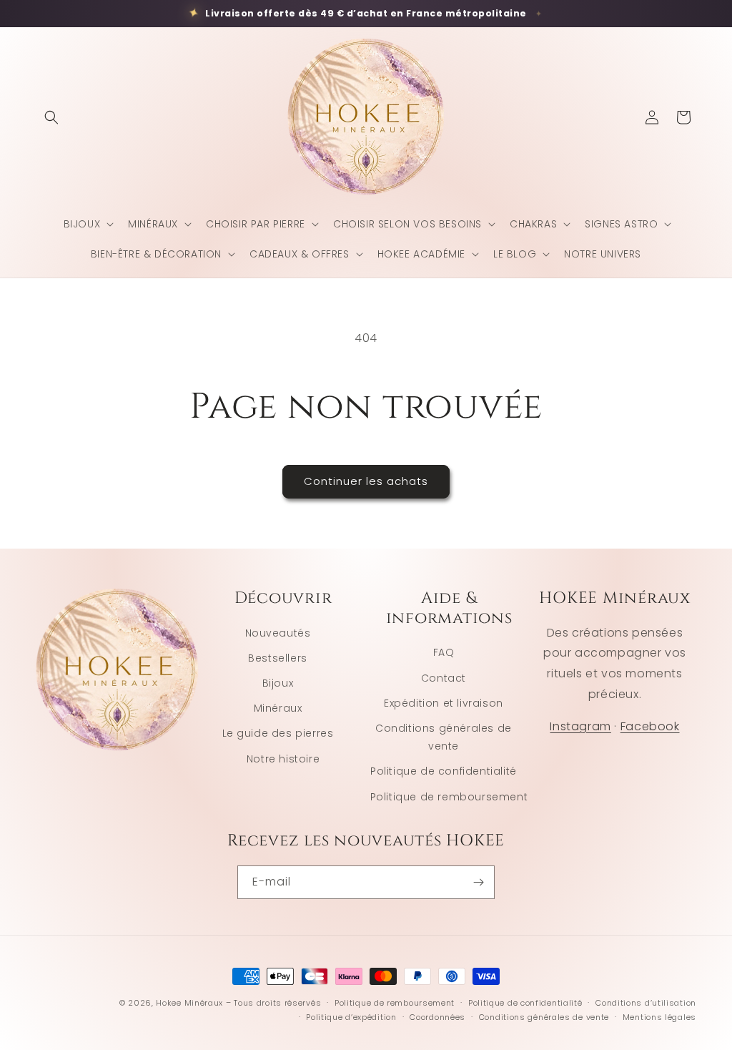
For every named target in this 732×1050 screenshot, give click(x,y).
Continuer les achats (366, 481)
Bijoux (278, 683)
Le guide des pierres (278, 733)
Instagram (580, 726)
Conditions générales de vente (443, 737)
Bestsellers (277, 658)
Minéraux (278, 708)
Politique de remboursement (449, 797)
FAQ (444, 652)
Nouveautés (278, 633)
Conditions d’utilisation (645, 1003)
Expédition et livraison (443, 703)
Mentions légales (659, 1017)
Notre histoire (283, 759)
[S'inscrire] (478, 882)
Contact (443, 678)
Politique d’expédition (351, 1017)
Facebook (650, 726)
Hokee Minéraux (189, 1003)
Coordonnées (437, 1017)
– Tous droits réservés (273, 1003)
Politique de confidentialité (443, 771)
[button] (51, 117)
